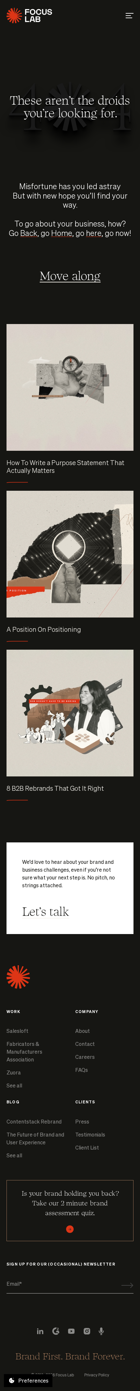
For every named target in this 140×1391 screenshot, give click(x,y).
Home (61, 233)
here (94, 233)
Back (28, 233)
